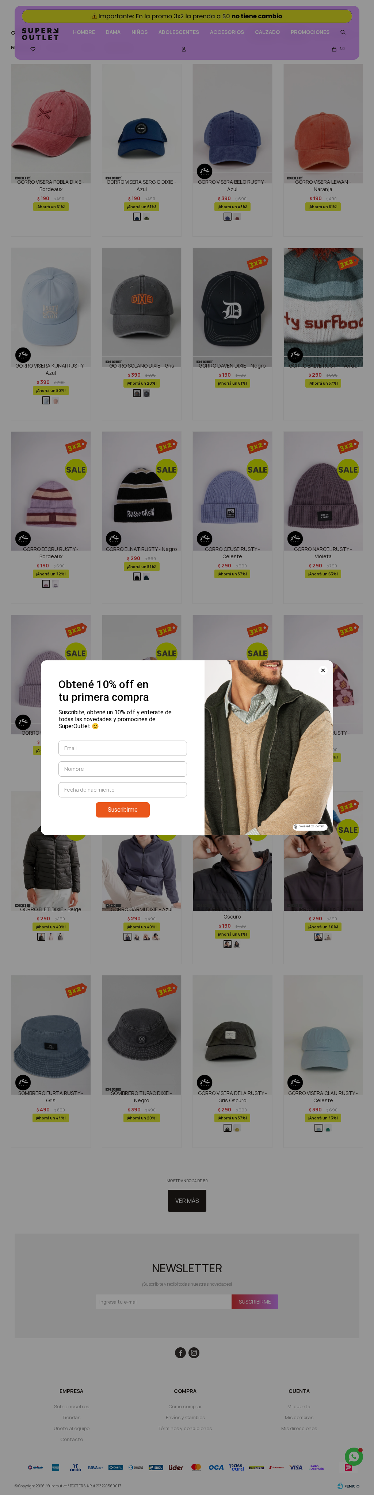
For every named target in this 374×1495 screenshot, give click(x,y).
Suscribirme (123, 809)
